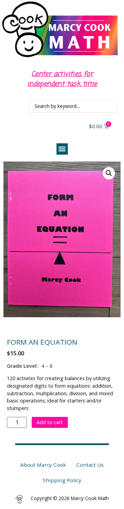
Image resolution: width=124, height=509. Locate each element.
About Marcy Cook (43, 464)
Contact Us (90, 464)
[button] (62, 149)
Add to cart (50, 422)
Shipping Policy (62, 480)
